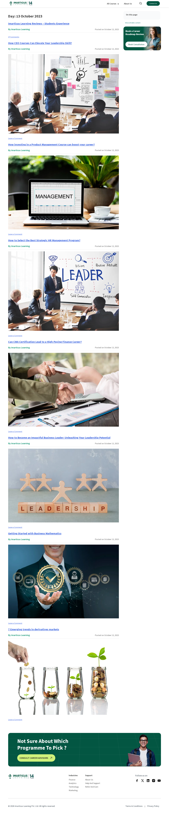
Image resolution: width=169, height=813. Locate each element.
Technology (74, 786)
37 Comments (13, 37)
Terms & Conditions (134, 806)
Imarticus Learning (20, 29)
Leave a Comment (15, 138)
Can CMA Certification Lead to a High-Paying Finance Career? (45, 342)
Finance (72, 779)
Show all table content (132, 23)
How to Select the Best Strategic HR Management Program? (44, 240)
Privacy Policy (153, 806)
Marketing (73, 790)
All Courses (112, 3)
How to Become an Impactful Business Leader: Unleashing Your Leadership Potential (59, 437)
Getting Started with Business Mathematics (34, 533)
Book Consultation (136, 44)
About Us (128, 3)
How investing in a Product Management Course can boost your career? (51, 144)
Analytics (72, 783)
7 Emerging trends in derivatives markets (33, 629)
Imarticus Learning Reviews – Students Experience (38, 23)
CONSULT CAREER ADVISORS (34, 757)
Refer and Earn (91, 786)
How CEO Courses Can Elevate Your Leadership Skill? (40, 43)
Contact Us (153, 3)
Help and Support (92, 783)
